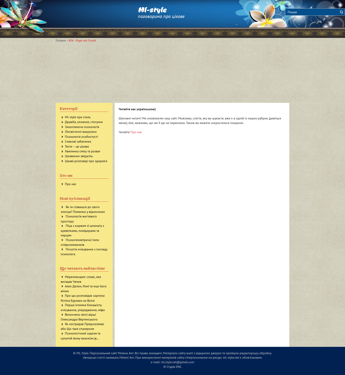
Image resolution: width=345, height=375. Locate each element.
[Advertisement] (172, 73)
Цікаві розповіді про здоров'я (86, 161)
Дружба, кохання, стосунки (84, 122)
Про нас (70, 184)
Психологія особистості (81, 137)
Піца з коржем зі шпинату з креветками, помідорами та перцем (82, 230)
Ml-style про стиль (77, 117)
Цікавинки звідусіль (79, 156)
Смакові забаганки (78, 141)
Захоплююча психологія (82, 127)
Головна (61, 40)
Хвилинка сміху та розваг (82, 151)
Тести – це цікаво (77, 146)
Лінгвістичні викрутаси (81, 132)
